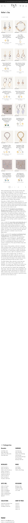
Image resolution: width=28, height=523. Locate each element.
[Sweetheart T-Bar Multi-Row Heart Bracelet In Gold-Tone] (21, 137)
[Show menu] (2, 6)
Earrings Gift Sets (19, 459)
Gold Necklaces (4, 467)
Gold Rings (17, 467)
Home (2, 10)
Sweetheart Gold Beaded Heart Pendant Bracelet (13, 235)
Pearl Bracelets (4, 455)
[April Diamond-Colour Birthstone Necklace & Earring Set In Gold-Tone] (21, 165)
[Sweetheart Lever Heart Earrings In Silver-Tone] (21, 110)
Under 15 (17, 504)
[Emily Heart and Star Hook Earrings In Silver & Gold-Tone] (21, 83)
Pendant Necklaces (5, 472)
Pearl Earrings (18, 458)
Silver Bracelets (4, 452)
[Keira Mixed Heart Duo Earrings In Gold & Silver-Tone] (7, 54)
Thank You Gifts (19, 489)
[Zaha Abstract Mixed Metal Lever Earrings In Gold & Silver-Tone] (21, 54)
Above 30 (17, 509)
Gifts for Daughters (5, 490)
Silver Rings (18, 468)
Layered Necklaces (5, 474)
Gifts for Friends (4, 486)
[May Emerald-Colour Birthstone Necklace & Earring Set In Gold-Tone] (7, 110)
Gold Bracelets (4, 451)
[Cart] (26, 6)
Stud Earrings (18, 455)
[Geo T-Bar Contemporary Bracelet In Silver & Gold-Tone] (21, 26)
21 (18, 187)
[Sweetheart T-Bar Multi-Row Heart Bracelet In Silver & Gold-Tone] (7, 137)
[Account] (23, 6)
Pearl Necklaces (5, 477)
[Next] (23, 187)
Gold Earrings (18, 451)
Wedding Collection (5, 506)
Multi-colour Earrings (20, 453)
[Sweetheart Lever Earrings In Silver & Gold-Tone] (7, 83)
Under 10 (17, 503)
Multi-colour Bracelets (6, 453)
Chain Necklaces (5, 475)
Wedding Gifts (18, 487)
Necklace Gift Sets (5, 478)
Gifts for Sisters (4, 489)
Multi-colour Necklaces (6, 470)
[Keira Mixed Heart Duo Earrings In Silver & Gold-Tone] (7, 26)
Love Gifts (17, 490)
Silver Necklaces (5, 468)
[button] (5, 6)
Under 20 (17, 506)
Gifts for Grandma (5, 491)
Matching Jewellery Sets (6, 503)
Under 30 (17, 507)
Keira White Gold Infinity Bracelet (17, 222)
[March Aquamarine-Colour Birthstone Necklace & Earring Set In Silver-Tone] (7, 165)
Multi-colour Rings (19, 470)
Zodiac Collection (5, 504)
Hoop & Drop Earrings (20, 456)
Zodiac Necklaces (5, 471)
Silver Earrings (18, 452)
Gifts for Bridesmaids (6, 493)
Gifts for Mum (4, 487)
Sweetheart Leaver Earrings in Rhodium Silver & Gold (12, 209)
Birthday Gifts (18, 486)
